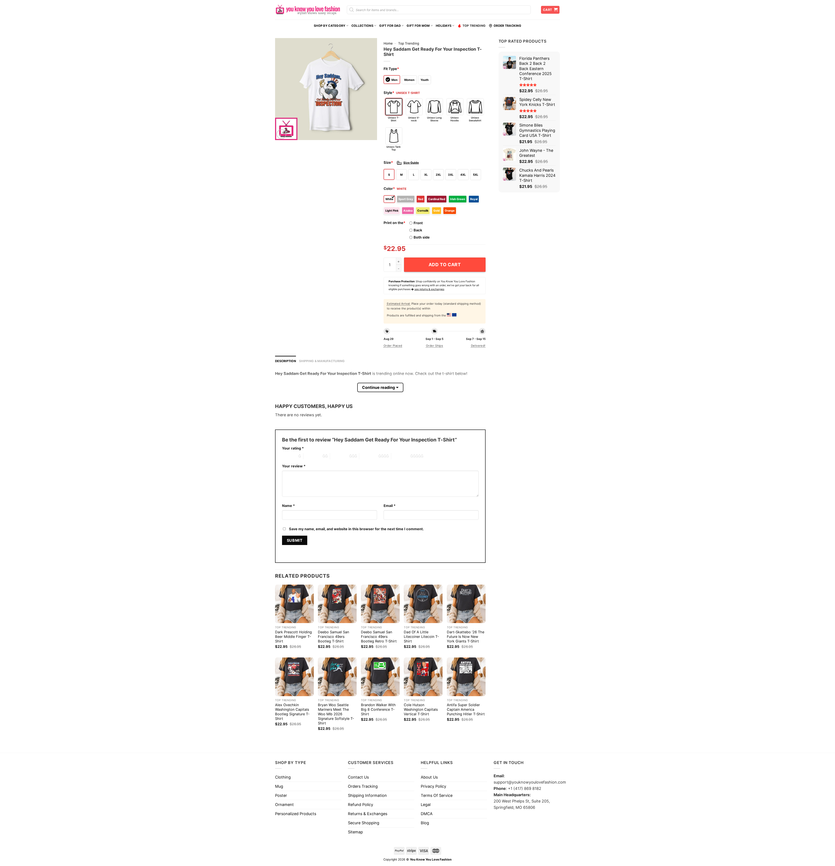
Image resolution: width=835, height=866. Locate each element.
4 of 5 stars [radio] (368, 456)
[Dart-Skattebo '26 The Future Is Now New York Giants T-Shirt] (466, 604)
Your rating (293, 448)
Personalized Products (295, 813)
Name (288, 505)
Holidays (443, 25)
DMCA (427, 813)
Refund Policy (360, 804)
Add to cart (445, 264)
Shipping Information (367, 795)
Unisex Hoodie (454, 119)
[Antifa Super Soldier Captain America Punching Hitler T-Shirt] (466, 676)
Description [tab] (285, 361)
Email (390, 505)
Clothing (283, 777)
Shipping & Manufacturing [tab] (322, 361)
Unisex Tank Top (393, 148)
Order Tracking (507, 25)
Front (418, 223)
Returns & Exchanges (367, 813)
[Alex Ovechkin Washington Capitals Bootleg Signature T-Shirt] (294, 676)
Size (388, 162)
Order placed (393, 345)
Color (389, 188)
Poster (281, 795)
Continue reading (378, 387)
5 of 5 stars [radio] (400, 456)
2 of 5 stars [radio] (312, 456)
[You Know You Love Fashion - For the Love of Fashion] (307, 10)
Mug (279, 786)
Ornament (284, 804)
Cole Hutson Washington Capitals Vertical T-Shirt (421, 709)
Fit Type (391, 69)
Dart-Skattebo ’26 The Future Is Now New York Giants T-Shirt (465, 636)
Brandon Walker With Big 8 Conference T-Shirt (378, 709)
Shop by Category (329, 25)
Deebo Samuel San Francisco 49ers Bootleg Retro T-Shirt (379, 636)
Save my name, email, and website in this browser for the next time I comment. (356, 529)
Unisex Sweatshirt (475, 119)
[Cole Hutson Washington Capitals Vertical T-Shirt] (423, 676)
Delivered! (478, 345)
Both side (422, 237)
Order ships (434, 345)
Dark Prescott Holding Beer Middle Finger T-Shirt (293, 636)
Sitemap (355, 832)
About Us (429, 777)
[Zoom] (281, 134)
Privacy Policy (433, 786)
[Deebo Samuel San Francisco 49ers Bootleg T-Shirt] (337, 604)
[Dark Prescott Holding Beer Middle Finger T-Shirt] (294, 604)
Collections (362, 25)
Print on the (394, 223)
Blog (425, 823)
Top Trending (474, 25)
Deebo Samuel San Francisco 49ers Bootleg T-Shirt (333, 636)
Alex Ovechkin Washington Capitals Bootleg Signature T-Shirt (292, 712)
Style (389, 92)
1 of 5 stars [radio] (289, 456)
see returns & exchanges (429, 289)
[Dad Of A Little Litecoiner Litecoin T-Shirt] (423, 604)
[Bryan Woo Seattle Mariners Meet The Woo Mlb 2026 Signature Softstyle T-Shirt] (337, 676)
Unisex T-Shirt (393, 119)
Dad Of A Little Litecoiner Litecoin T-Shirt (421, 636)
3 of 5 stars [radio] (339, 456)
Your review (294, 466)
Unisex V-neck (414, 119)
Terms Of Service (437, 795)
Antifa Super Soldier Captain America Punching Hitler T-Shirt (466, 709)
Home (388, 43)
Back (418, 230)
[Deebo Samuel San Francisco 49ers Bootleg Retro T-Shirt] (380, 604)
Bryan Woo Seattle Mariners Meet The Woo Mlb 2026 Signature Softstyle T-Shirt (336, 714)
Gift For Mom (418, 25)
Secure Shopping (363, 823)
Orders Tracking (363, 786)
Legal (426, 804)
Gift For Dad (390, 25)
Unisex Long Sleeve (434, 119)
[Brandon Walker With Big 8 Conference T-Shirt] (380, 676)
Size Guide (411, 162)
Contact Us (358, 777)
